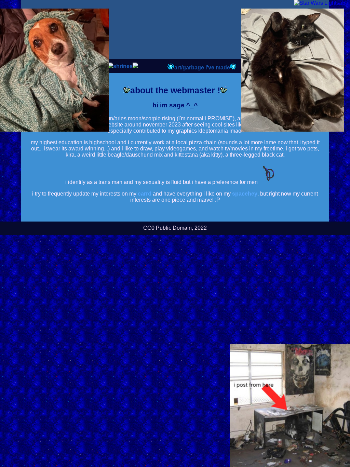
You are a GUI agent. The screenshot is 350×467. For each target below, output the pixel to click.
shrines (123, 66)
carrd (144, 194)
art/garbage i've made (202, 67)
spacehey (244, 194)
